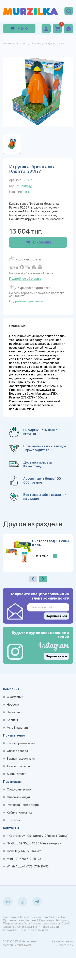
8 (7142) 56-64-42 (28, 851)
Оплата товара (17, 751)
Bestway (26, 186)
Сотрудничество (19, 789)
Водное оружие (55, 43)
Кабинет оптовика (19, 812)
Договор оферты (19, 766)
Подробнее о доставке (26, 301)
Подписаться (56, 656)
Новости (13, 704)
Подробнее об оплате (25, 278)
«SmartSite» (64, 945)
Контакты (13, 820)
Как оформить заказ (21, 743)
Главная (8, 43)
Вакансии (13, 712)
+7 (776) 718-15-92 (27, 859)
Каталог (22, 43)
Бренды (12, 720)
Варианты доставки (21, 758)
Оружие (36, 43)
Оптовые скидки (18, 797)
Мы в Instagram (17, 727)
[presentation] (33, 579)
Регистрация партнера (23, 805)
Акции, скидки (16, 774)
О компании (15, 697)
